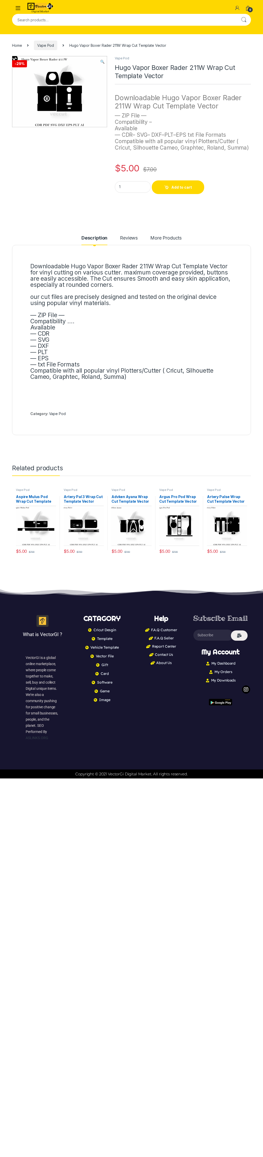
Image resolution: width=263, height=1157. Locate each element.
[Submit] (239, 635)
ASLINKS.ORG (37, 738)
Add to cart (181, 187)
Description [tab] (94, 238)
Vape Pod (45, 45)
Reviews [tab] (129, 238)
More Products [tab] (166, 238)
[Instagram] (246, 689)
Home (17, 45)
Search (244, 20)
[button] (102, 62)
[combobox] (124, 20)
